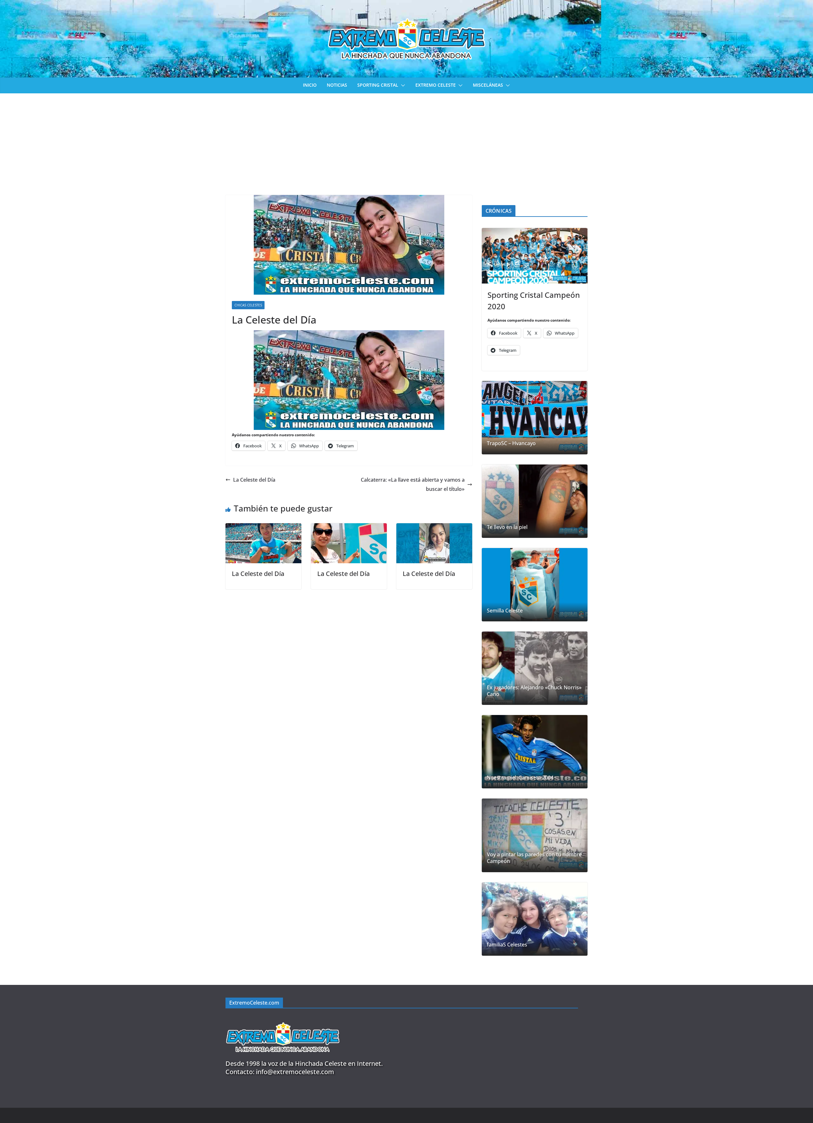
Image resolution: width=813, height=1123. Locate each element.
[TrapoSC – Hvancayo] (535, 417)
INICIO (310, 85)
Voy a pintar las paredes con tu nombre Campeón (534, 858)
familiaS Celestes (507, 944)
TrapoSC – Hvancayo (511, 443)
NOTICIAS (337, 85)
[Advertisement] (406, 141)
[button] (401, 85)
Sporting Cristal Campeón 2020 (533, 300)
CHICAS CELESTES (248, 305)
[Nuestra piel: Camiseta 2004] (535, 751)
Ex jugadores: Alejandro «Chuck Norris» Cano (534, 691)
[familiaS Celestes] (535, 919)
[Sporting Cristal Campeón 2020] (535, 256)
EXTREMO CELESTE (435, 85)
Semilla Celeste (505, 610)
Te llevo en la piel (507, 527)
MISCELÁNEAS (488, 85)
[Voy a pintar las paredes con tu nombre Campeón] (535, 835)
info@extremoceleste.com (295, 1071)
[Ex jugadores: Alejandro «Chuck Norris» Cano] (535, 668)
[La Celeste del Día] (263, 527)
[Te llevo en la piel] (535, 501)
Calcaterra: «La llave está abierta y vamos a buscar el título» (413, 484)
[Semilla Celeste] (535, 584)
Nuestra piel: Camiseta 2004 (520, 777)
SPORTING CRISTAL (377, 85)
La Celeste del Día (254, 479)
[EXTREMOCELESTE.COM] (282, 1019)
